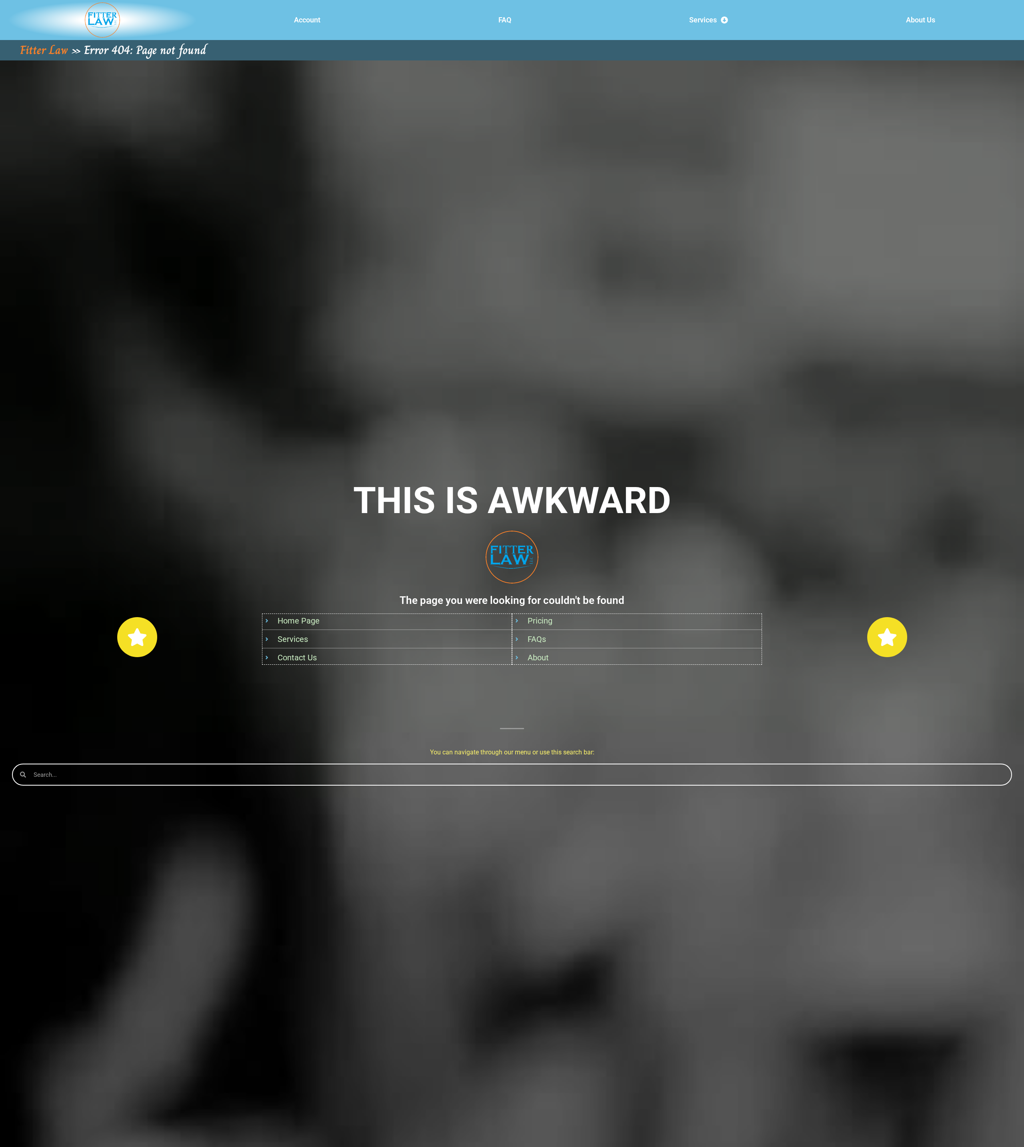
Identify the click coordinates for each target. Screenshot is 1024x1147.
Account (307, 20)
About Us (920, 20)
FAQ (504, 20)
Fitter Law (44, 50)
